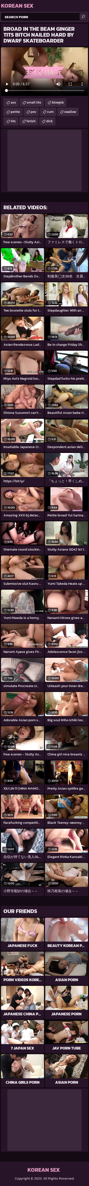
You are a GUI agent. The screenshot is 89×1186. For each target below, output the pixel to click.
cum (50, 111)
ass (13, 102)
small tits (34, 102)
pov (33, 111)
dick (49, 121)
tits (13, 121)
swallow (70, 111)
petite (15, 111)
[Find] (83, 16)
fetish (31, 121)
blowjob (58, 102)
